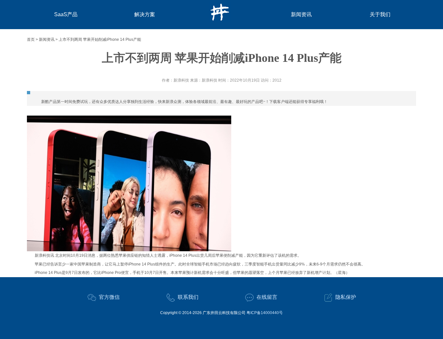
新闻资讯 (301, 14)
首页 (31, 39)
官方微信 (109, 297)
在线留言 (267, 297)
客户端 (283, 101)
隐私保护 (345, 297)
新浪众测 (173, 101)
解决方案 (144, 14)
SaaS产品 (66, 14)
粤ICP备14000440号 (264, 313)
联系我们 (188, 297)
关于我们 (380, 14)
